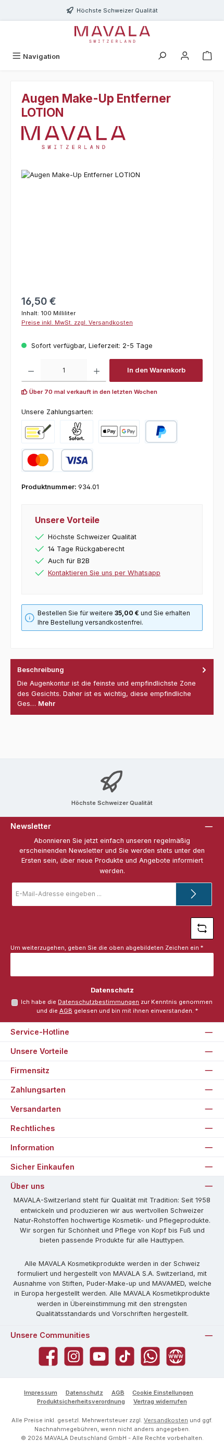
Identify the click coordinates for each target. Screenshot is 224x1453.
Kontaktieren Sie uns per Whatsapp (104, 573)
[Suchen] (162, 56)
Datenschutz (84, 1392)
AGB (65, 1010)
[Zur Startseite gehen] (112, 34)
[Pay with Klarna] (76, 431)
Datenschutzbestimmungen (98, 1001)
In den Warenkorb (156, 370)
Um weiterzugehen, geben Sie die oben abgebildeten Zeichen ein (106, 947)
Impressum (40, 1392)
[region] (112, 228)
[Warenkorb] (207, 56)
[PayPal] (161, 431)
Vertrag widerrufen (160, 1401)
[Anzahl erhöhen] (96, 370)
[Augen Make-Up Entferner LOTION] (112, 228)
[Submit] (194, 894)
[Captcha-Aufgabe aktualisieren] (202, 928)
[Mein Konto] (184, 56)
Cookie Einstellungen (162, 1392)
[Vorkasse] (38, 431)
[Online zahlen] (119, 431)
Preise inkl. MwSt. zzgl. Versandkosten (77, 322)
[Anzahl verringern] (31, 370)
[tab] (112, 687)
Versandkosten (166, 1420)
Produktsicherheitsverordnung (81, 1401)
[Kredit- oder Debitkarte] (57, 460)
